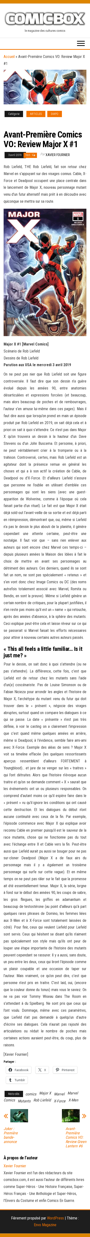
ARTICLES (36, 114)
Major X (45, 1093)
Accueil (9, 56)
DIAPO (54, 114)
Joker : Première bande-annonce (11, 1135)
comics (30, 1094)
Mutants (24, 1101)
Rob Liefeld (42, 1100)
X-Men (73, 1100)
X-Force (60, 1101)
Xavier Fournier (58, 155)
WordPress (55, 1218)
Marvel (59, 1094)
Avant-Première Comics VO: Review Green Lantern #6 (76, 1137)
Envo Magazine (45, 1225)
